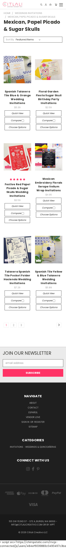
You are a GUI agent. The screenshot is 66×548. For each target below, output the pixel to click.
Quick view (17, 113)
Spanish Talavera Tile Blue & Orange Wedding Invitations (17, 97)
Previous (6, 544)
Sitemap (33, 426)
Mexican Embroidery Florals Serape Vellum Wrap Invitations (48, 184)
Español (33, 412)
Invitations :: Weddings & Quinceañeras (33, 446)
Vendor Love (33, 417)
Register (39, 421)
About (33, 402)
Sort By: (10, 39)
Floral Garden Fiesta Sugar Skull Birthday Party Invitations (49, 97)
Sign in (25, 421)
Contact (33, 407)
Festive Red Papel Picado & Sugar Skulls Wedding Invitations (17, 190)
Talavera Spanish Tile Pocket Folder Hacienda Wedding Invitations (17, 277)
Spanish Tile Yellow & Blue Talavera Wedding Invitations (48, 277)
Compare (16, 120)
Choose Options (17, 127)
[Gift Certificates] (50, 5)
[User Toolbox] (45, 5)
